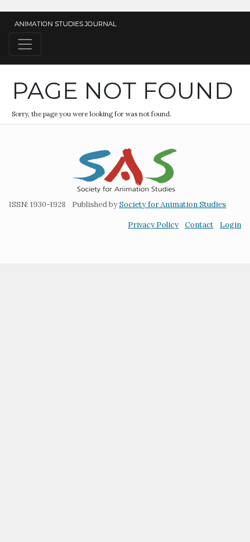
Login (230, 225)
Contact (199, 225)
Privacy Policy (153, 225)
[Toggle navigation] (25, 44)
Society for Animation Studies (172, 204)
